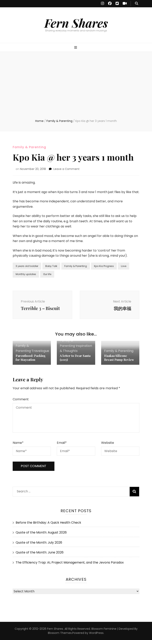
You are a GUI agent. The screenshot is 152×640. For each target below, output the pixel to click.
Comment (21, 399)
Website (107, 442)
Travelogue (40, 351)
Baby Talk (51, 266)
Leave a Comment (66, 169)
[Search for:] (63, 490)
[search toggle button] (136, 3)
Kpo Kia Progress (104, 266)
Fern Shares (76, 23)
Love (123, 266)
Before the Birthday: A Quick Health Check (48, 522)
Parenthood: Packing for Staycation (30, 358)
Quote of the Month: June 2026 (40, 552)
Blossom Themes (60, 633)
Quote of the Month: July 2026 (39, 542)
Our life (47, 274)
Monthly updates (26, 274)
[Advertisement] (76, 89)
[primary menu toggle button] (76, 47)
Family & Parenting (29, 147)
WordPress (96, 633)
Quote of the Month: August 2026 (41, 532)
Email (62, 442)
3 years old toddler (27, 266)
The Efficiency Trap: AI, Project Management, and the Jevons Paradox (70, 562)
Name (18, 442)
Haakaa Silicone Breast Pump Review (119, 358)
